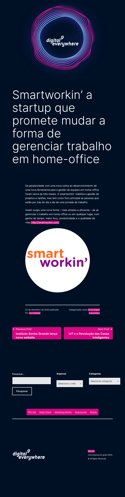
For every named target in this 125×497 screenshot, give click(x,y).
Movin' (91, 451)
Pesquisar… (18, 374)
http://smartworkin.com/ (45, 222)
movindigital (34, 313)
